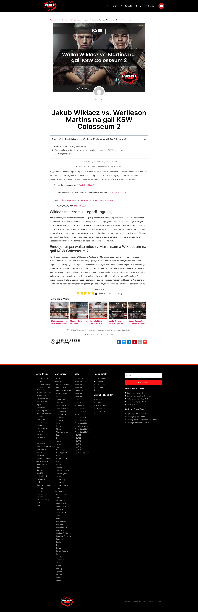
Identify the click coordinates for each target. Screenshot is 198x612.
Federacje (150, 6)
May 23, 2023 (80, 206)
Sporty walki (126, 6)
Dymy (138, 6)
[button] (119, 342)
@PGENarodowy (69, 200)
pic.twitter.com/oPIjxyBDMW (101, 200)
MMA (129, 330)
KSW (120, 166)
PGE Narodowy (98, 330)
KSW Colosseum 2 (76, 20)
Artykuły (65, 20)
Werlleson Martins (104, 166)
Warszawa (113, 330)
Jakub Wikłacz (92, 166)
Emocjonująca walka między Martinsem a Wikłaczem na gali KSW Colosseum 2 (89, 150)
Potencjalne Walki (107, 334)
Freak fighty (112, 6)
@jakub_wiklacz (86, 185)
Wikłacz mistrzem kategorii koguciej (70, 146)
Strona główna (55, 20)
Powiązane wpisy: (65, 154)
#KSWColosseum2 (119, 193)
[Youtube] (161, 6)
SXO (160, 601)
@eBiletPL (84, 200)
